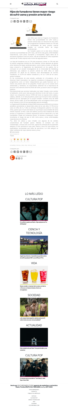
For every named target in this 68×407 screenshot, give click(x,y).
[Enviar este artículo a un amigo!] (11, 22)
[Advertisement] (34, 176)
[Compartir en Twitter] (18, 22)
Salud (22, 145)
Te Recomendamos (34, 389)
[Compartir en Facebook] (15, 22)
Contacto (34, 391)
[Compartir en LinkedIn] (27, 22)
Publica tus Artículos (34, 393)
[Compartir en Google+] (24, 22)
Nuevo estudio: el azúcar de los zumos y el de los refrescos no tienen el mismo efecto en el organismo (33, 288)
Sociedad (34, 403)
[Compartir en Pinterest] (21, 22)
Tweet (12, 136)
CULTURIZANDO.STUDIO (26, 385)
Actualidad (13, 145)
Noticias (18, 145)
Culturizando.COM (34, 405)
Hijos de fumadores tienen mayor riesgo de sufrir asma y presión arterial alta (32, 13)
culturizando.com (21, 156)
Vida (26, 145)
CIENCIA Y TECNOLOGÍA (34, 399)
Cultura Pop (34, 398)
